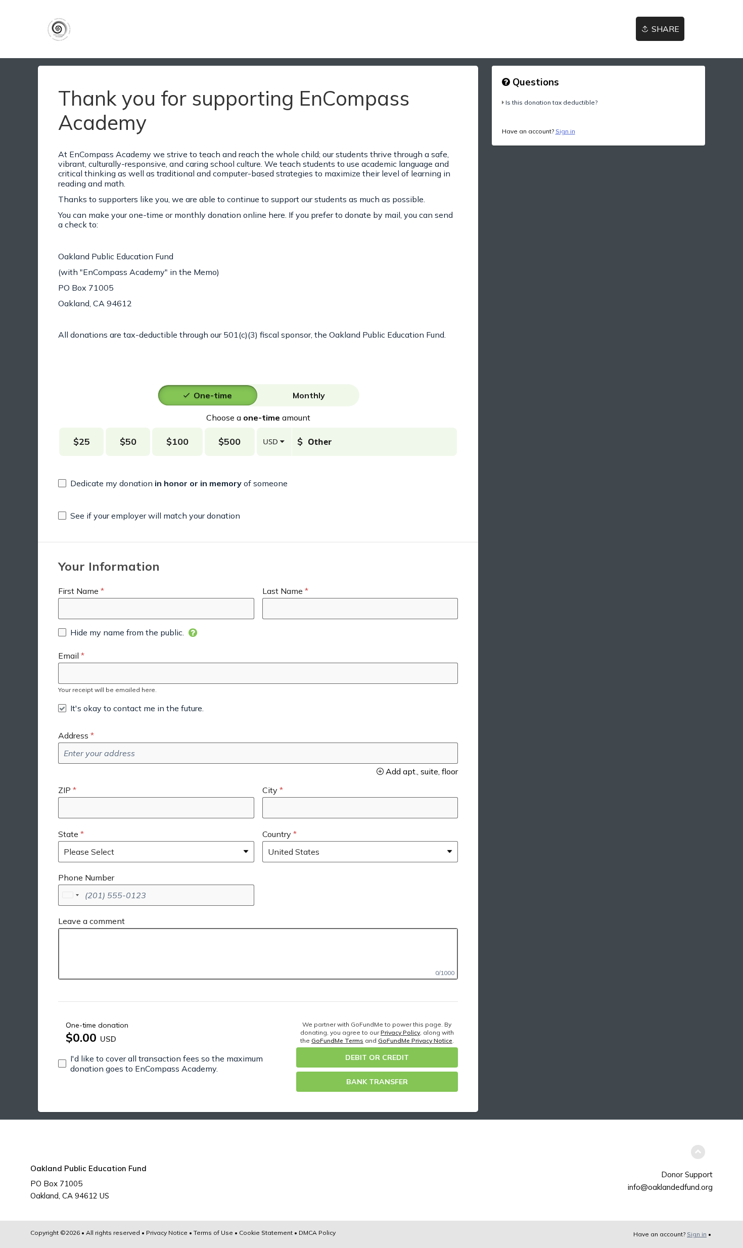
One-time (213, 395)
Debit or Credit (377, 1057)
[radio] (213, 395)
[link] (58, 29)
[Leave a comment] (258, 954)
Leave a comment (91, 921)
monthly (309, 395)
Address (73, 735)
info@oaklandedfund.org (670, 1187)
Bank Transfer (377, 1081)
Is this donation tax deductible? (551, 102)
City (269, 790)
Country (276, 834)
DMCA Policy (317, 1232)
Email (68, 656)
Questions (534, 82)
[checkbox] (173, 483)
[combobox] (70, 895)
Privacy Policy (400, 1032)
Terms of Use (213, 1232)
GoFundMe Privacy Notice (415, 1040)
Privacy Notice (167, 1232)
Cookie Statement (266, 1232)
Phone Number (86, 877)
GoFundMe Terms (337, 1040)
